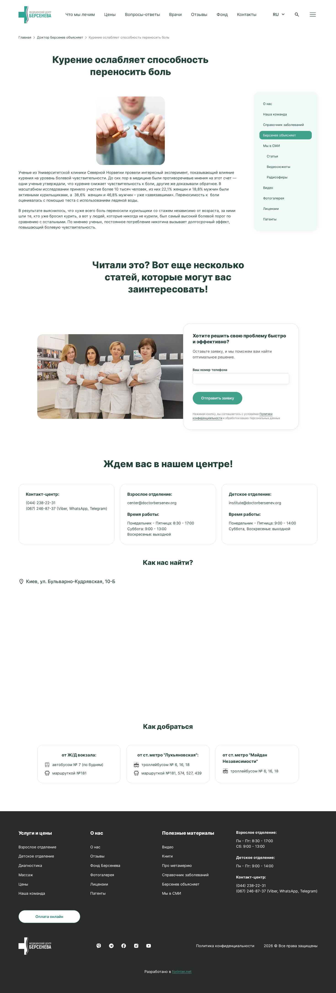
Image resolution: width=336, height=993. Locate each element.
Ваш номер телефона (210, 370)
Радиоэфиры (277, 177)
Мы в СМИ (271, 146)
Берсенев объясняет (279, 135)
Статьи (272, 156)
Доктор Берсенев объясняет (60, 37)
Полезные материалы (188, 833)
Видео (268, 188)
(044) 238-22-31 (41, 502)
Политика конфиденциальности (225, 945)
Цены (110, 14)
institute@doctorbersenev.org (255, 502)
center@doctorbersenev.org (151, 502)
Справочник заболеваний (283, 125)
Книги (167, 856)
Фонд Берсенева (105, 865)
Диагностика (30, 865)
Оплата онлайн (49, 916)
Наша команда (275, 114)
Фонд (222, 14)
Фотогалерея (273, 198)
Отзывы (199, 14)
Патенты (270, 219)
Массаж (26, 875)
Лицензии (271, 209)
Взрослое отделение (37, 847)
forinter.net (182, 971)
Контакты (246, 14)
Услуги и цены (35, 833)
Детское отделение (36, 856)
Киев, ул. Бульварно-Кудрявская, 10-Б (70, 581)
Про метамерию (177, 865)
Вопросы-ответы (142, 14)
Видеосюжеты (278, 167)
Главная (25, 37)
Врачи (175, 14)
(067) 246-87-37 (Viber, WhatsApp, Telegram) (66, 508)
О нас (267, 104)
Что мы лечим (80, 14)
